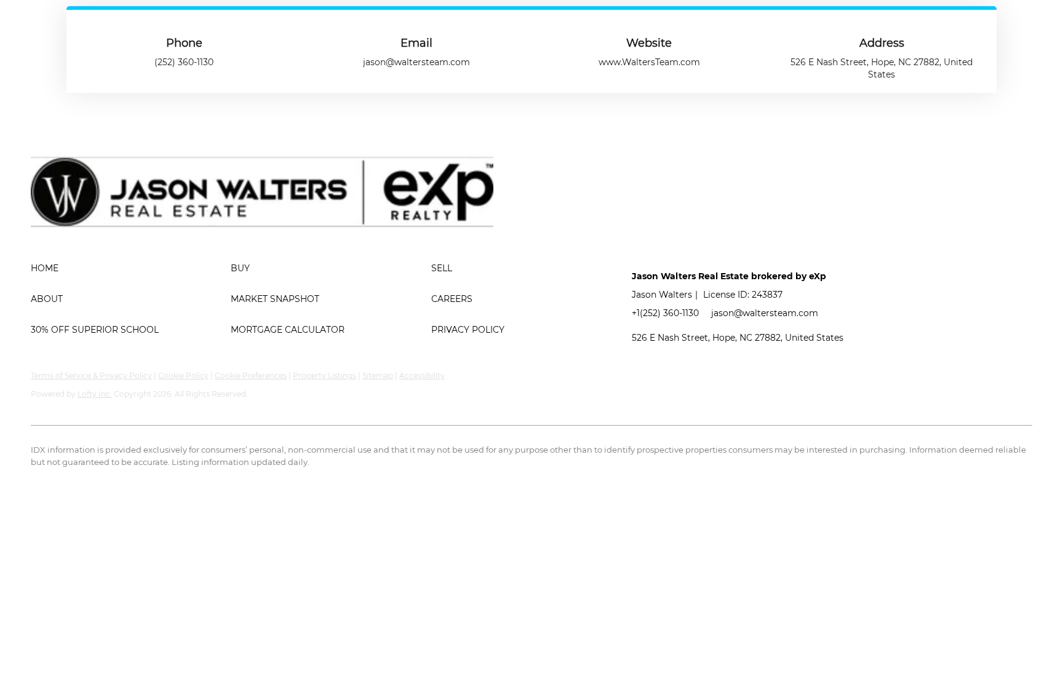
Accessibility (422, 375)
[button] (131, 268)
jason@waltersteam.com (764, 313)
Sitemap (377, 375)
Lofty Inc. (95, 394)
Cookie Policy (183, 375)
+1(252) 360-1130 (665, 313)
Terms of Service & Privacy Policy (91, 375)
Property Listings (324, 375)
